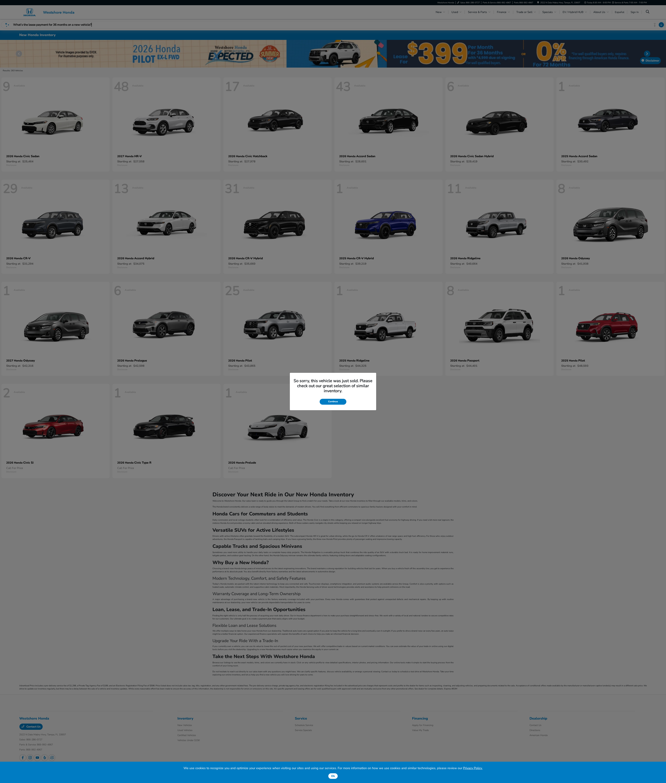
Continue (333, 401)
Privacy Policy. (473, 768)
